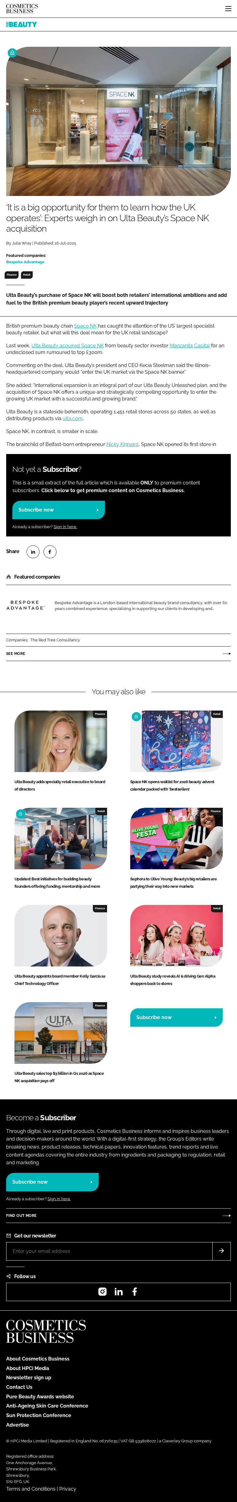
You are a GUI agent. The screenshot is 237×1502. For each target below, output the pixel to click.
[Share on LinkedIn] (33, 551)
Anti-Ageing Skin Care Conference (47, 1406)
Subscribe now (36, 510)
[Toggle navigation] (228, 8)
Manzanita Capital (190, 346)
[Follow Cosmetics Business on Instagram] (102, 1294)
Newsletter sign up (28, 1377)
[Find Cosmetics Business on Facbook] (134, 1294)
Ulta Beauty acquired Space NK (67, 346)
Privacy (67, 1489)
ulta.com (73, 418)
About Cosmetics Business (37, 1359)
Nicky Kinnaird (122, 444)
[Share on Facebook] (50, 551)
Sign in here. (65, 526)
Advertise (17, 1425)
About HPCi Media (27, 1368)
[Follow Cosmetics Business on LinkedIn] (118, 1294)
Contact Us (19, 1387)
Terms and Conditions (31, 1489)
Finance (12, 274)
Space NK (85, 326)
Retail (27, 274)
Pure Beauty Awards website (40, 1397)
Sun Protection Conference (38, 1415)
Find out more (21, 1215)
